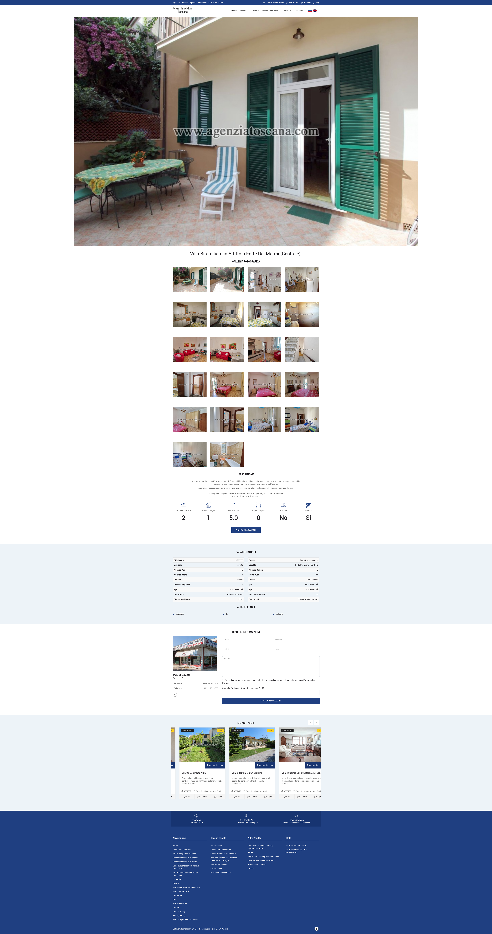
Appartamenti (216, 845)
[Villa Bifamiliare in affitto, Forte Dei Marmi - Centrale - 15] (264, 384)
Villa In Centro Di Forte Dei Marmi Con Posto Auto (251, 772)
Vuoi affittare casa (181, 891)
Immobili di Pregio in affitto (185, 861)
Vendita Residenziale (182, 849)
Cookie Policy (179, 911)
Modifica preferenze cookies (185, 919)
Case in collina (217, 868)
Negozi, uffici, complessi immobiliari (264, 856)
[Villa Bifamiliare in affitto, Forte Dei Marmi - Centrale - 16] (302, 384)
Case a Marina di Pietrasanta (223, 853)
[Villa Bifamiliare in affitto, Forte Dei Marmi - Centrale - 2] (227, 279)
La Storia (177, 879)
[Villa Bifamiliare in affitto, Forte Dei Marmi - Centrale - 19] (264, 419)
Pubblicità (307, 3)
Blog (317, 3)
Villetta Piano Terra (285, 772)
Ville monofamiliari (219, 864)
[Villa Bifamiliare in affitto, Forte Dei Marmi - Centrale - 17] (190, 419)
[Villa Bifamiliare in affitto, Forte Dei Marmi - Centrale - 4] (302, 279)
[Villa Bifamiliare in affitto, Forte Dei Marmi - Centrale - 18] (227, 419)
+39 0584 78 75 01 (210, 683)
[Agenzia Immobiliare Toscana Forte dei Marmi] (182, 10)
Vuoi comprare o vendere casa (186, 887)
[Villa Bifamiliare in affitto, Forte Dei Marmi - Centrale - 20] (302, 419)
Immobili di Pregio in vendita (185, 857)
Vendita (243, 10)
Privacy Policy (179, 915)
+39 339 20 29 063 (210, 688)
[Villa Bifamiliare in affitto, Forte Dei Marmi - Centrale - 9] (190, 349)
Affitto (254, 10)
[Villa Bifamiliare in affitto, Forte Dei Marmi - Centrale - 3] (264, 279)
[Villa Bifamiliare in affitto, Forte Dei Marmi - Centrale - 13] (190, 384)
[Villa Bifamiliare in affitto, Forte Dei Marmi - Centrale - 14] (227, 384)
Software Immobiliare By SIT (185, 928)
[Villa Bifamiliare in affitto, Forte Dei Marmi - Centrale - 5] (190, 314)
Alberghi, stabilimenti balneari (261, 860)
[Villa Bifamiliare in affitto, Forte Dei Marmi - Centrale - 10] (227, 349)
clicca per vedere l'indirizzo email (296, 822)
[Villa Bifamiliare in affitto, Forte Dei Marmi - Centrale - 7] (264, 314)
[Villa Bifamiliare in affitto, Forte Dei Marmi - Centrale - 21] (190, 454)
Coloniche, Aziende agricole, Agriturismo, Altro (260, 846)
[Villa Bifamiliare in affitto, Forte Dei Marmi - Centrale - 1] (190, 279)
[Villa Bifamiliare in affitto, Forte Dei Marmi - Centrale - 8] (302, 314)
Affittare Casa (294, 3)
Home (234, 10)
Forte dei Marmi (180, 903)
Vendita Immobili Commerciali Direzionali (186, 867)
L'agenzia (287, 10)
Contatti (299, 10)
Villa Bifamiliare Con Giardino (191, 772)
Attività (251, 868)
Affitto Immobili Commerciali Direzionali (185, 873)
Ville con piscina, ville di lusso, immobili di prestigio (224, 859)
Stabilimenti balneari (257, 864)
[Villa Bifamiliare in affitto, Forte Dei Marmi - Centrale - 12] (302, 349)
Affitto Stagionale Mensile (184, 853)
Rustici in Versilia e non (221, 872)
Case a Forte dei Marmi (221, 849)
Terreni (251, 852)
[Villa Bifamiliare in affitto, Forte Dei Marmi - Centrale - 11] (264, 349)
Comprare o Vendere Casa (275, 3)
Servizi (176, 883)
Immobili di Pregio (270, 10)
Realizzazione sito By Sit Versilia (213, 928)
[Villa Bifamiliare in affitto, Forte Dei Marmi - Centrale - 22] (227, 454)
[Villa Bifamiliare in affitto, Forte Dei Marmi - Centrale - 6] (227, 314)
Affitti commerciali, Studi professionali (296, 851)
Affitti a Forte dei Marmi (295, 845)
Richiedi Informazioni (246, 530)
